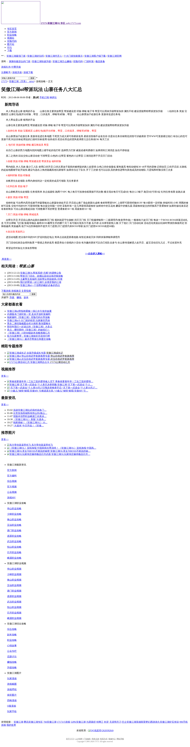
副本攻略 (12, 634)
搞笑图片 (12, 695)
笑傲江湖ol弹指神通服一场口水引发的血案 (29, 311)
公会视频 (12, 492)
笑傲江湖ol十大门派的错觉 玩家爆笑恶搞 (28, 320)
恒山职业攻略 (14, 547)
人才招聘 (78, 739)
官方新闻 (12, 32)
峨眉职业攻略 (14, 558)
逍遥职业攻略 (14, 536)
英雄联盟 (141, 722)
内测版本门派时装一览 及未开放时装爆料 (28, 314)
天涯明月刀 (115, 722)
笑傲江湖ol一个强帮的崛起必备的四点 (40, 285)
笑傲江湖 (18, 722)
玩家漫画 (12, 678)
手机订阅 (44, 97)
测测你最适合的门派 (19, 61)
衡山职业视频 (14, 580)
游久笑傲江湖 (162, 722)
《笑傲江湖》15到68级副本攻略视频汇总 (28, 333)
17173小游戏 (63, 722)
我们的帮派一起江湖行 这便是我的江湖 (40, 282)
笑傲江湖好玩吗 (35, 56)
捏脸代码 (12, 41)
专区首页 (12, 28)
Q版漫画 (11, 706)
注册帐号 (6, 72)
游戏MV (11, 497)
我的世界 (11, 725)
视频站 (10, 38)
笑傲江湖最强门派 (16, 56)
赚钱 (19, 297)
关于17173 (70, 739)
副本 (26, 297)
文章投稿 (26, 290)
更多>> (5, 376)
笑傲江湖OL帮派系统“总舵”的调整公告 (40, 273)
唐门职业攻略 (14, 530)
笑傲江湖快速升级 (41, 61)
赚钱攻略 (12, 662)
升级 (12, 297)
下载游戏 (6, 290)
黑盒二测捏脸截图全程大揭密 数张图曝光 (28, 323)
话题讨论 (12, 656)
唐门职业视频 (14, 591)
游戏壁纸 (12, 689)
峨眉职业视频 (14, 618)
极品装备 (100, 61)
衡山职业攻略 (14, 519)
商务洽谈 (95, 739)
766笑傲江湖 (49, 722)
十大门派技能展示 (73, 56)
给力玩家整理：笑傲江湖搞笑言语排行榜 (28, 336)
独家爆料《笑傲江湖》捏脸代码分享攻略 (28, 317)
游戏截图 (12, 684)
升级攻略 (12, 667)
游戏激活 (16, 290)
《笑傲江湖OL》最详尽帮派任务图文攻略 (29, 339)
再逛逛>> (7, 259)
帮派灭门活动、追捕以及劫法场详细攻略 (41, 276)
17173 (4, 81)
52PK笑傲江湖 (78, 722)
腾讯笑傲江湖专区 (33, 722)
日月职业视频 (14, 612)
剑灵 (106, 722)
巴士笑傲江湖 (129, 722)
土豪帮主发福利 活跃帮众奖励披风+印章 (41, 279)
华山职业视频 (14, 569)
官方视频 (12, 486)
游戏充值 (17, 72)
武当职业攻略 (14, 541)
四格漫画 (12, 700)
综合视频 (12, 481)
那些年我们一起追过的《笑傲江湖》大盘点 (29, 326)
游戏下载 (28, 72)
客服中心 (112, 739)
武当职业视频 (14, 601)
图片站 (10, 44)
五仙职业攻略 (14, 525)
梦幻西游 (150, 722)
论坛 (9, 47)
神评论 (53, 97)
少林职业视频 (14, 574)
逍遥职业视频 (14, 596)
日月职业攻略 (14, 552)
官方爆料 (12, 475)
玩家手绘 (12, 711)
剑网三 (99, 722)
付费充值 (16, 67)
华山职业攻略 (14, 508)
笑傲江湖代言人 (53, 56)
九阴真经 (91, 722)
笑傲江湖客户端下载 (95, 56)
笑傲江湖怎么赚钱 (62, 61)
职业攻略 (12, 35)
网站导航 (120, 739)
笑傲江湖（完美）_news (21, 81)
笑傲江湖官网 (114, 56)
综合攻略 (12, 629)
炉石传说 (174, 722)
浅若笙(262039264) (104, 730)
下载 (9, 50)
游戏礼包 (6, 67)
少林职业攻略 (14, 514)
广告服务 (87, 739)
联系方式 (103, 739)
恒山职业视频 (14, 607)
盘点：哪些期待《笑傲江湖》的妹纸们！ (28, 329)
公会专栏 (12, 651)
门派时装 (89, 61)
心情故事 (12, 645)
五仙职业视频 (14, 585)
